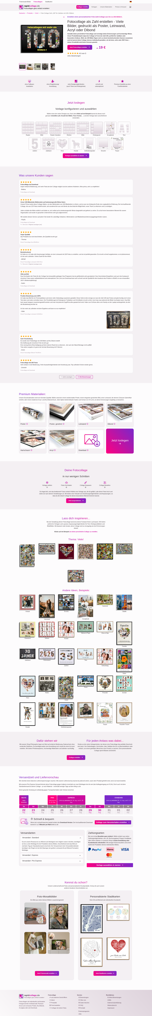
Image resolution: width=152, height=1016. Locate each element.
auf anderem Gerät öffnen (59, 997)
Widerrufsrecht (112, 1005)
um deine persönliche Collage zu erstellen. (83, 531)
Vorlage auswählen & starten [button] (74, 155)
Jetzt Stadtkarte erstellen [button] (104, 973)
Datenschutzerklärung (114, 1002)
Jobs (79, 1014)
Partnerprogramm (83, 1011)
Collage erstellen (82, 7)
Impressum (110, 1008)
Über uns (83, 1000)
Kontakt (82, 1008)
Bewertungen (84, 997)
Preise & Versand (120, 7)
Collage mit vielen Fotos (58, 1008)
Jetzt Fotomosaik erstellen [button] (46, 973)
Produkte (54, 1002)
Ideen (53, 1000)
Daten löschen (84, 1002)
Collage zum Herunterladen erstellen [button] (111, 822)
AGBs (109, 1000)
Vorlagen (94, 7)
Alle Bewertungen (85, 377)
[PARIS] (103, 143)
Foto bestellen (55, 1005)
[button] (22, 66)
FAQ (81, 1005)
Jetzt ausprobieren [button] (74, 500)
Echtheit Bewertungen (114, 997)
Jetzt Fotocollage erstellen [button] (78, 47)
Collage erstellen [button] (74, 757)
